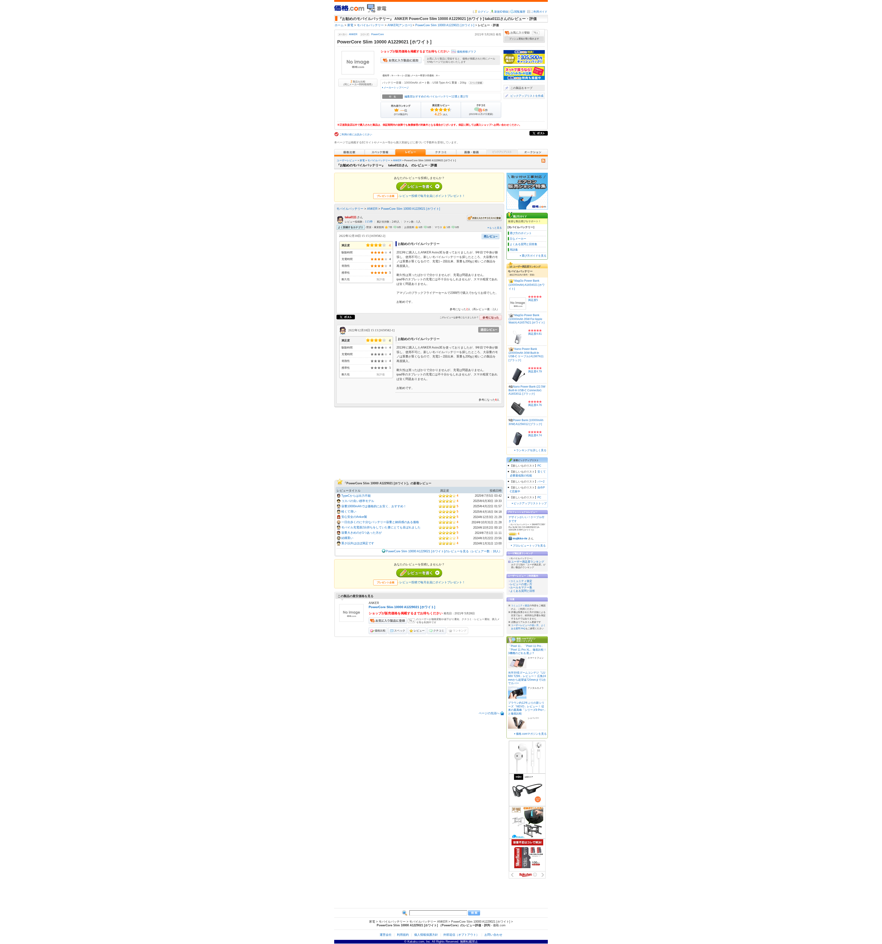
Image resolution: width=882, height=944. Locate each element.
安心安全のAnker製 (354, 517)
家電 (362, 160)
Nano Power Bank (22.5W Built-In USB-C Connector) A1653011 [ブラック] (527, 390)
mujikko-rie (520, 538)
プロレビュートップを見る (529, 545)
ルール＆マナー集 (521, 587)
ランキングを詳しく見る (531, 450)
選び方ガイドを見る (534, 255)
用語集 (514, 249)
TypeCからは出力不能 (356, 495)
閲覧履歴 (519, 11)
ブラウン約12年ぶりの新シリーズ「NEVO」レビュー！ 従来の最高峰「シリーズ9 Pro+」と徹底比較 (527, 708)
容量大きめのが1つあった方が (361, 532)
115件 (369, 221)
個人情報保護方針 (426, 934)
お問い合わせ (493, 934)
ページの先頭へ (489, 713)
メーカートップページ (396, 87)
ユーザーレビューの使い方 (525, 625)
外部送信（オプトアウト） (461, 934)
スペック (399, 630)
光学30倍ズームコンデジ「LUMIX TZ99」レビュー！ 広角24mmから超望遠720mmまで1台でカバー (527, 678)
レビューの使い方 (521, 584)
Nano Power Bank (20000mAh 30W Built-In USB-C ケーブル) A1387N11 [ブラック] (526, 355)
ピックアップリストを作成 (526, 95)
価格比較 (380, 630)
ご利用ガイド (539, 11)
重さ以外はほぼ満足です (357, 543)
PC (539, 465)
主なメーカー (518, 238)
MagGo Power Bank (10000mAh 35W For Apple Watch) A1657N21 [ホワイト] (526, 319)
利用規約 (403, 934)
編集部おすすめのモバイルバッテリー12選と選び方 (436, 96)
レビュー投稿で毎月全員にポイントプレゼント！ (432, 196)
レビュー (419, 630)
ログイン (483, 11)
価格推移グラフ (466, 51)
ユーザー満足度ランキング (527, 561)
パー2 (541, 481)
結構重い (347, 538)
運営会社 (386, 934)
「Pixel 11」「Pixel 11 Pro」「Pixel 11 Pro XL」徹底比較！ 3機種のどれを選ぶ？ (527, 649)
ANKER (353, 34)
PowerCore (377, 34)
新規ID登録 (501, 11)
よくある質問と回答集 (523, 244)
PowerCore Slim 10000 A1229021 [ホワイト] (410, 208)
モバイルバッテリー (379, 160)
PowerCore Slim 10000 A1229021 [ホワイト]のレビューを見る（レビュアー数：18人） (444, 551)
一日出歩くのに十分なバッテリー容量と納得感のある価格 (380, 522)
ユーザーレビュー (347, 160)
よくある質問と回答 (522, 590)
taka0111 (350, 217)
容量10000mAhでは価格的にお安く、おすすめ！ (373, 506)
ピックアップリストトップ (530, 503)
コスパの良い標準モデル (357, 501)
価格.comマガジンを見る (531, 733)
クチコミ (438, 630)
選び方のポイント (521, 233)
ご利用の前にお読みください (355, 134)
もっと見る (495, 227)
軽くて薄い (348, 511)
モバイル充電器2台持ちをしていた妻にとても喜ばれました (381, 527)
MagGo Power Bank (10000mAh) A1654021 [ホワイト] (527, 285)
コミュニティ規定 (521, 581)
